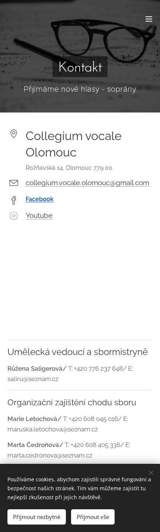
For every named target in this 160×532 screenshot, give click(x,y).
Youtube (39, 215)
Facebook (40, 199)
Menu (148, 18)
